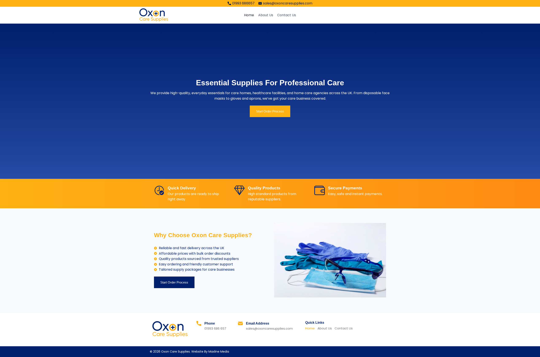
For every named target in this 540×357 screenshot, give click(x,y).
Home (249, 15)
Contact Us (286, 15)
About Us (265, 15)
